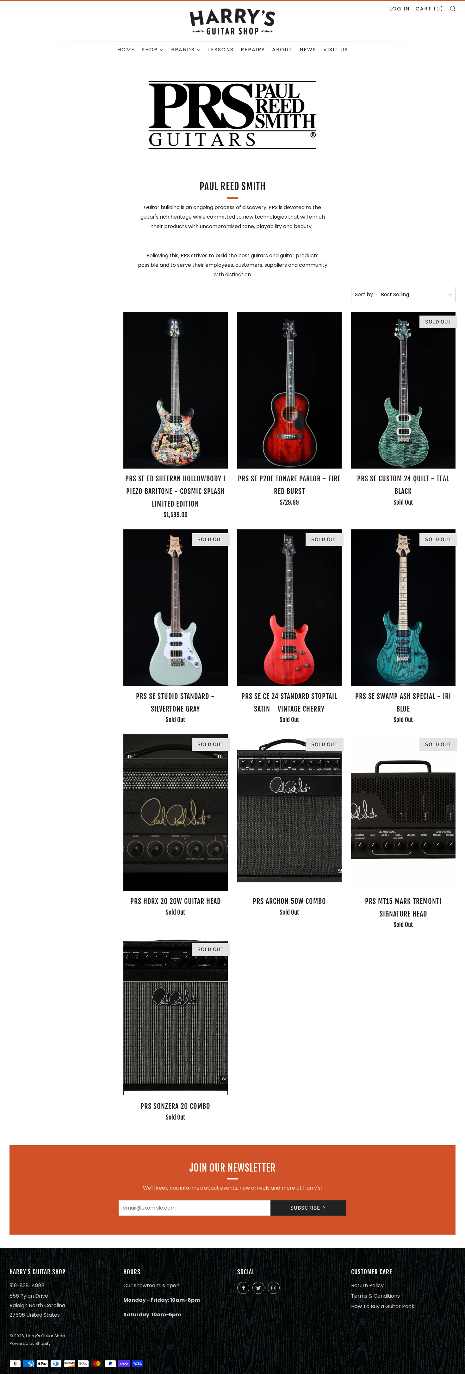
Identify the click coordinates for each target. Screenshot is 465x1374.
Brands (183, 49)
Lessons (221, 49)
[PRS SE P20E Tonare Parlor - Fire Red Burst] (289, 390)
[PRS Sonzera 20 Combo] (175, 1017)
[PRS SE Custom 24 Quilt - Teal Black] (403, 390)
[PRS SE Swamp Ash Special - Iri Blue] (403, 607)
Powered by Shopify (30, 1343)
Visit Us (335, 49)
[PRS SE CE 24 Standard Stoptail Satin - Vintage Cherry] (289, 607)
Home (126, 49)
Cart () (429, 8)
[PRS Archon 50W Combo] (289, 812)
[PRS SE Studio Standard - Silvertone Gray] (175, 607)
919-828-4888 (27, 1285)
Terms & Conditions (375, 1296)
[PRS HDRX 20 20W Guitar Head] (175, 812)
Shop (150, 49)
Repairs (253, 49)
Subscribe (305, 1208)
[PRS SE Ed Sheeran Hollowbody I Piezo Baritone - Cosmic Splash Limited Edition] (175, 390)
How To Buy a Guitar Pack (382, 1306)
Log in (399, 8)
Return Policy (367, 1285)
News (308, 49)
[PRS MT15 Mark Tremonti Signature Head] (403, 812)
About (282, 49)
